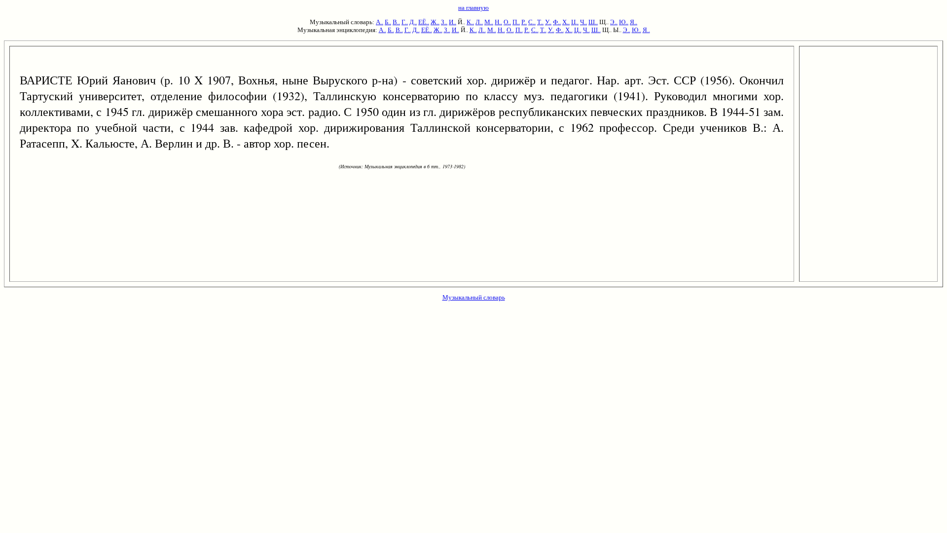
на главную (473, 7)
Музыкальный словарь (473, 297)
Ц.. (575, 22)
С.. (532, 22)
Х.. (566, 22)
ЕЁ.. (423, 22)
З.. (444, 22)
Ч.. (583, 22)
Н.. (498, 22)
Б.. (388, 22)
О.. (507, 22)
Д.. (413, 22)
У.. (548, 22)
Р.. (524, 22)
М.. (488, 22)
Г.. (404, 22)
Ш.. (593, 22)
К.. (470, 22)
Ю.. (623, 22)
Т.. (540, 22)
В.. (396, 22)
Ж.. (435, 22)
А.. (379, 22)
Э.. (614, 22)
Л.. (479, 22)
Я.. (633, 22)
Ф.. (557, 22)
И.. (452, 22)
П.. (516, 22)
